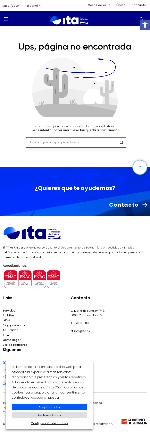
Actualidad (11, 330)
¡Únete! (121, 5)
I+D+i (6, 320)
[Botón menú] (6, 19)
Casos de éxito (99, 5)
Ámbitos (8, 315)
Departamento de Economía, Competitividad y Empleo (97, 247)
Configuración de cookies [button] (49, 423)
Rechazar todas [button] (49, 415)
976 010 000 (82, 323)
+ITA (6, 335)
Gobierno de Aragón (22, 252)
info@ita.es (82, 331)
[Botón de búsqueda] (141, 19)
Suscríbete (10, 6)
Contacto (138, 5)
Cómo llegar (12, 340)
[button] (145, 25)
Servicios (9, 311)
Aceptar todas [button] (49, 407)
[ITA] (69, 24)
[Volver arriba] (139, 167)
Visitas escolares (15, 345)
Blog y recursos (14, 325)
